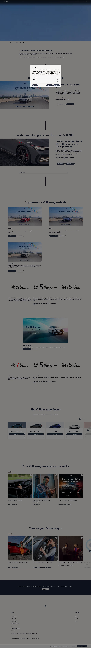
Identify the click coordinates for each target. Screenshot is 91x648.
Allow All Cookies (56, 85)
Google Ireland (41, 72)
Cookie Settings (35, 85)
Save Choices (49, 85)
